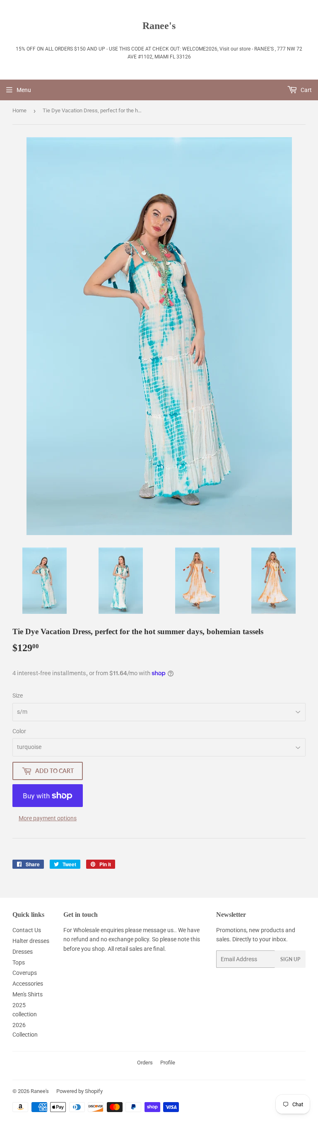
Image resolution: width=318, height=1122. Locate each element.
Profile (167, 1062)
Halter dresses (30, 941)
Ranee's (159, 25)
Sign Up (290, 959)
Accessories (27, 983)
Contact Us (26, 930)
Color (19, 731)
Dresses (22, 951)
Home (19, 110)
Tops (18, 962)
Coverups (24, 972)
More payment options (48, 818)
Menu (24, 90)
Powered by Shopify (79, 1091)
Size (17, 695)
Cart (305, 90)
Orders (145, 1062)
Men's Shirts (27, 994)
